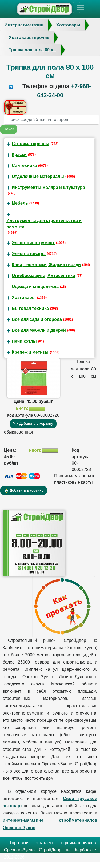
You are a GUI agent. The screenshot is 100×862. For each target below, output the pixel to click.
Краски (19, 154)
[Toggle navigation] (76, 7)
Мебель (20, 203)
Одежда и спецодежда (35, 286)
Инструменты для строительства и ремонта (44, 223)
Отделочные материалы (38, 176)
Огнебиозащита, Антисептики (43, 275)
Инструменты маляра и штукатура (48, 187)
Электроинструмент (33, 242)
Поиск (8, 129)
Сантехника (24, 165)
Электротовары (29, 253)
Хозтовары (24, 297)
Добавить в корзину (35, 423)
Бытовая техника (30, 308)
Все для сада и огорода (37, 319)
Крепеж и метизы (30, 352)
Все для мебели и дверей (39, 330)
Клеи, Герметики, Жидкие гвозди (46, 264)
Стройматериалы (30, 143)
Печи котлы (24, 341)
